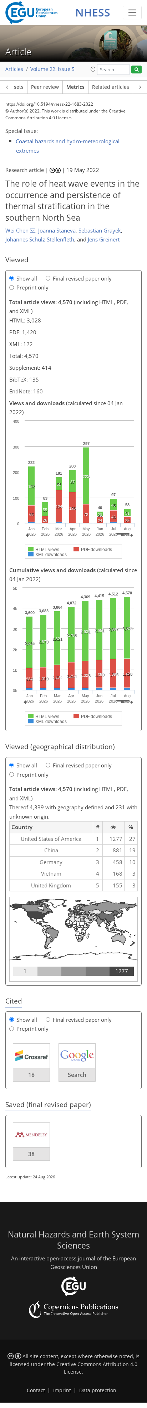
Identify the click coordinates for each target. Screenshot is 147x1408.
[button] (93, 69)
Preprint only (32, 287)
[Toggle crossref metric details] (31, 1055)
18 (31, 1075)
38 (31, 1154)
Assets (16, 87)
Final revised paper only (82, 278)
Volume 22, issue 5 (52, 69)
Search (77, 1075)
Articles (14, 69)
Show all (26, 278)
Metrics (75, 87)
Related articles (110, 87)
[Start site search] (136, 70)
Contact (36, 1390)
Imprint (62, 1390)
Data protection (97, 1390)
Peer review (45, 87)
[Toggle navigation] (132, 12)
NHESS (92, 12)
